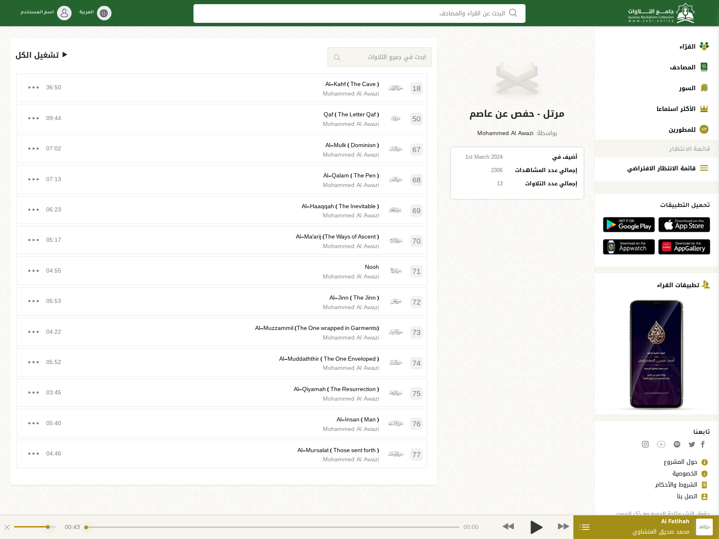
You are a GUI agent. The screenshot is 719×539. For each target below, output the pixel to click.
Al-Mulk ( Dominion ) (352, 145)
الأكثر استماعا (677, 109)
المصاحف (684, 67)
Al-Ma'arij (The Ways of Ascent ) (337, 237)
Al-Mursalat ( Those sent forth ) (338, 450)
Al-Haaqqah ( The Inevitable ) (340, 206)
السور (688, 88)
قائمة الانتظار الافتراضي (662, 168)
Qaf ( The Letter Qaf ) (351, 114)
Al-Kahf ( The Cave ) (352, 84)
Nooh (372, 267)
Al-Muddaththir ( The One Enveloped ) (329, 359)
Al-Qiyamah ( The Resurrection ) (336, 389)
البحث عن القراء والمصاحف (473, 13)
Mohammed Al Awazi (505, 133)
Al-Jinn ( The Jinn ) (354, 298)
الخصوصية (684, 473)
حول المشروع (680, 462)
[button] (517, 113)
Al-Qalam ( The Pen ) (351, 175)
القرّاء (688, 46)
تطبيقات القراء (679, 284)
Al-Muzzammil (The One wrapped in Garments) (317, 328)
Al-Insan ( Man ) (358, 419)
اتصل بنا (687, 496)
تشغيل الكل (38, 55)
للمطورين (683, 129)
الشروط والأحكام (676, 484)
